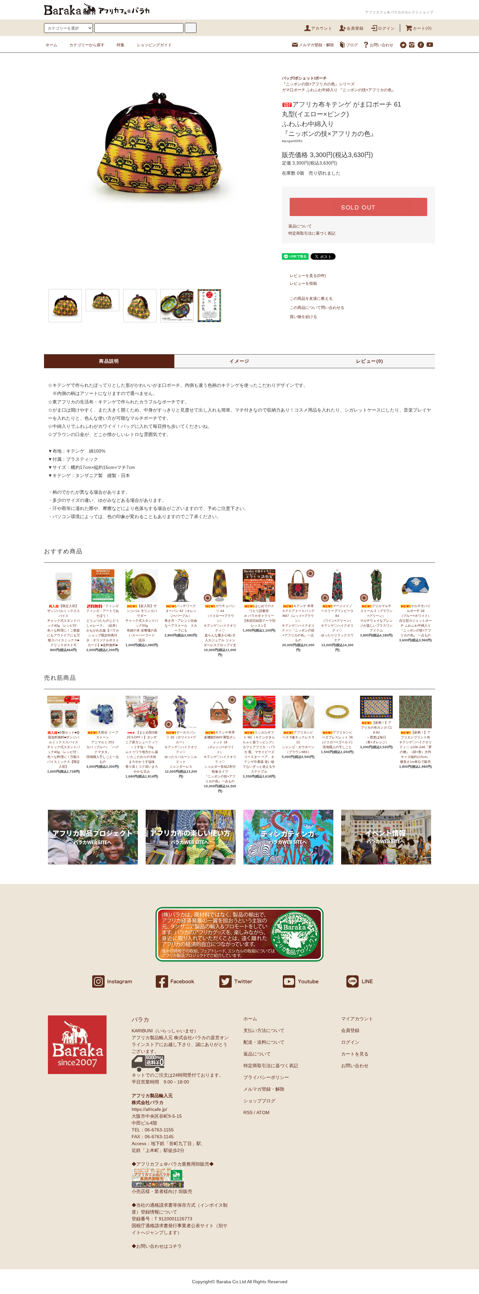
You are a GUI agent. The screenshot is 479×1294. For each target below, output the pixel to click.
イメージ (239, 361)
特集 (120, 45)
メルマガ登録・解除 (316, 45)
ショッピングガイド (154, 45)
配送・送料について (263, 1042)
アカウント (322, 28)
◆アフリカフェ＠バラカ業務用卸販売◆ (173, 1164)
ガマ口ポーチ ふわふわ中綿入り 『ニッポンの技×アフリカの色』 (339, 90)
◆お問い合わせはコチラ (157, 1246)
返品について (300, 226)
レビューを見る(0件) (308, 275)
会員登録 (355, 28)
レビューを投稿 (303, 283)
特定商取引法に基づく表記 (311, 233)
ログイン (386, 28)
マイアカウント (357, 1018)
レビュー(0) (370, 361)
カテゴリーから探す (87, 45)
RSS (248, 1112)
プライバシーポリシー (266, 1077)
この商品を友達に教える (311, 298)
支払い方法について (263, 1030)
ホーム (51, 45)
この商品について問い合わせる (317, 307)
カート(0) (422, 28)
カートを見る (355, 1053)
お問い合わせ (381, 45)
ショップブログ (259, 1100)
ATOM (262, 1112)
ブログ (352, 45)
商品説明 (109, 361)
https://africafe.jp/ (149, 1109)
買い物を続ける (303, 316)
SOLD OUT (358, 207)
